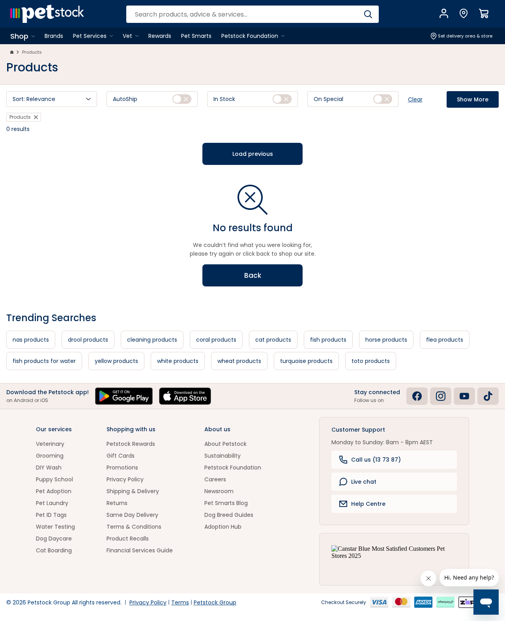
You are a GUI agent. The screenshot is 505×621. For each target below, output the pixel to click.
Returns (117, 503)
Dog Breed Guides (228, 515)
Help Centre (368, 504)
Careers (215, 479)
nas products (31, 340)
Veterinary (50, 444)
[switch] (181, 99)
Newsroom (219, 491)
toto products (371, 361)
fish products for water (44, 361)
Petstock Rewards (131, 444)
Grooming (50, 456)
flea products (444, 340)
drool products (88, 340)
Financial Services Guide (140, 550)
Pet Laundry (52, 503)
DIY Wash (49, 467)
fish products (328, 340)
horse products (386, 340)
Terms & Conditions (134, 527)
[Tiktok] (488, 396)
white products (177, 361)
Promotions (122, 467)
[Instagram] (440, 396)
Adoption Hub (222, 527)
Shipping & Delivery (133, 491)
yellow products (116, 361)
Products (32, 52)
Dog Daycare (54, 538)
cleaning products (152, 340)
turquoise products (306, 361)
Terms (180, 602)
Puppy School (54, 479)
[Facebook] (417, 396)
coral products (216, 340)
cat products (273, 340)
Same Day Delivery (132, 515)
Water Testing (55, 527)
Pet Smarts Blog (226, 503)
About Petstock (225, 444)
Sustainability (222, 456)
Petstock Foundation (232, 467)
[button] (51, 99)
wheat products (239, 361)
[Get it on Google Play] (124, 396)
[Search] (367, 14)
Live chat (363, 482)
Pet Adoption (53, 491)
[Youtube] (464, 396)
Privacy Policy (125, 479)
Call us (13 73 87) (376, 460)
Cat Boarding (54, 550)
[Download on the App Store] (185, 396)
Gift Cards (121, 456)
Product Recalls (128, 538)
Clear (415, 99)
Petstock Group (215, 602)
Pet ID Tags (51, 515)
